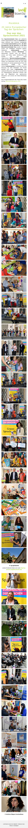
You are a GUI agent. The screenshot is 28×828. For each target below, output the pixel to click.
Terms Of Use (21, 824)
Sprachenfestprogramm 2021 (13, 81)
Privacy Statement (14, 825)
